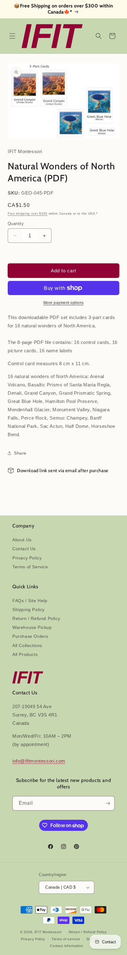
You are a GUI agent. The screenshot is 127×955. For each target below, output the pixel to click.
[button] (12, 36)
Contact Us (24, 548)
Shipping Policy (28, 609)
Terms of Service (30, 566)
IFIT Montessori (48, 932)
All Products (25, 654)
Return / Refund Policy (36, 618)
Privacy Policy (27, 557)
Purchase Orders (30, 636)
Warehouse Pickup (32, 627)
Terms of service (65, 939)
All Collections (27, 645)
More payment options (63, 303)
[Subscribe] (107, 803)
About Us (22, 539)
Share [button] (20, 453)
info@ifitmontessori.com (38, 761)
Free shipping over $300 (27, 213)
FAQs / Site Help (29, 600)
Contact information (66, 946)
